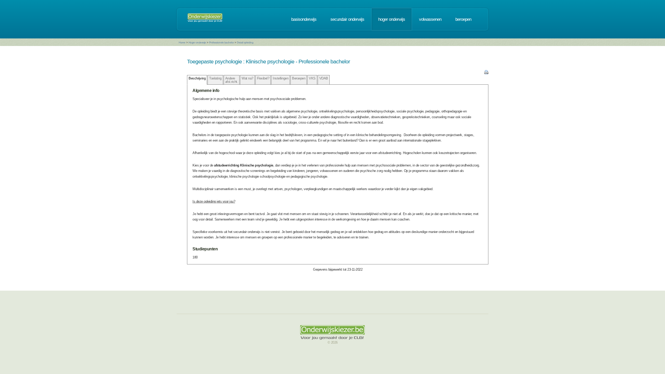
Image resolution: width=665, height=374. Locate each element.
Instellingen (280, 78)
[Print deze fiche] (486, 73)
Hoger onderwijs (197, 42)
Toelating (215, 78)
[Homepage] (205, 19)
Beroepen (298, 78)
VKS (312, 78)
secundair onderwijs (347, 19)
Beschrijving (197, 78)
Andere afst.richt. (231, 80)
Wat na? (247, 78)
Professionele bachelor (221, 42)
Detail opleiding (245, 42)
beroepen (463, 19)
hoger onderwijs (391, 19)
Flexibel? (263, 78)
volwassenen (430, 19)
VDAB (323, 78)
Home (182, 42)
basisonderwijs (303, 19)
